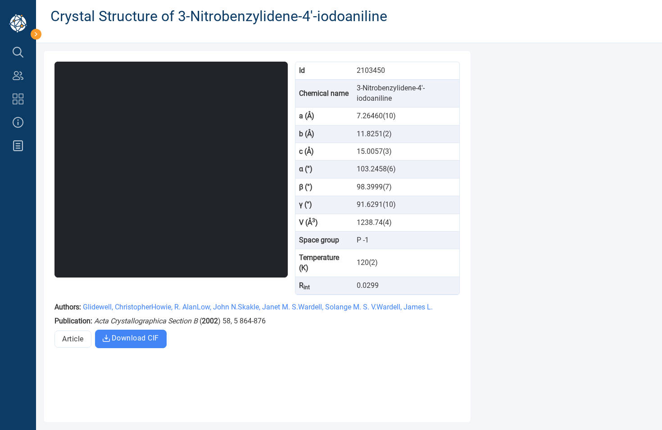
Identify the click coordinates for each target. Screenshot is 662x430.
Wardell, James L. (404, 307)
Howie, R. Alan (174, 307)
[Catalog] (18, 99)
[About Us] (18, 122)
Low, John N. (217, 307)
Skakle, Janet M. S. (268, 307)
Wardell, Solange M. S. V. (337, 307)
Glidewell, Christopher (117, 307)
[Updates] (18, 146)
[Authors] (18, 76)
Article (73, 339)
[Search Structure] (18, 52)
